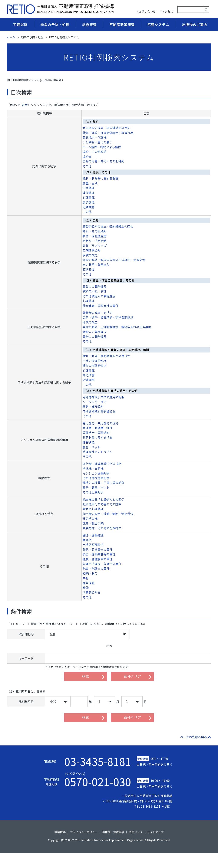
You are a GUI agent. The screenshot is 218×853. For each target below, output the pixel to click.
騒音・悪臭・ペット (96, 487)
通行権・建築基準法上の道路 (102, 464)
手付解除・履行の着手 (97, 142)
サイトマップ (155, 832)
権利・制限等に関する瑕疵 (100, 178)
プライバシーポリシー (84, 832)
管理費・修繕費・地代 (97, 428)
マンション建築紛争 (96, 473)
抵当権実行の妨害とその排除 (102, 504)
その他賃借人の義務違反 (99, 296)
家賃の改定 (90, 255)
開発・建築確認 (93, 535)
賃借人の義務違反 (94, 336)
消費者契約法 (91, 592)
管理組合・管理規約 (96, 432)
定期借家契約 (91, 250)
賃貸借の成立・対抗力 (97, 313)
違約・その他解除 (94, 152)
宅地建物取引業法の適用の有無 (103, 397)
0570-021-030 (97, 779)
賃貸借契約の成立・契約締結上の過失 (108, 226)
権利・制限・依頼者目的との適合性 (106, 356)
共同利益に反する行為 (97, 437)
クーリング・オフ (94, 402)
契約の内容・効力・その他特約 (103, 161)
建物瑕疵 (89, 193)
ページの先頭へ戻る (193, 737)
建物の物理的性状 (94, 365)
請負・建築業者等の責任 (99, 554)
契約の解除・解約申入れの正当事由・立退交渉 (114, 260)
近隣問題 (89, 207)
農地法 (87, 540)
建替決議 (89, 442)
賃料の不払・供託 (94, 291)
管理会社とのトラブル (97, 452)
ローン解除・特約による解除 (102, 147)
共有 (86, 578)
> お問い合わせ (146, 11)
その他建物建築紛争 (96, 478)
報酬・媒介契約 (93, 406)
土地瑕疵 (89, 188)
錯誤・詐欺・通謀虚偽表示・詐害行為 (108, 133)
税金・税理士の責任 (96, 568)
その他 (87, 166)
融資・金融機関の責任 (97, 559)
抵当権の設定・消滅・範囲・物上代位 (108, 514)
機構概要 (60, 832)
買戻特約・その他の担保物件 (102, 528)
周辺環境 (89, 202)
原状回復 (89, 269)
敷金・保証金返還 (94, 236)
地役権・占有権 (93, 468)
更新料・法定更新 (94, 241)
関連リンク (136, 832)
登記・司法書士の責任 (97, 549)
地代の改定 (90, 322)
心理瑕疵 (89, 197)
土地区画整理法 (93, 544)
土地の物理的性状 (94, 361)
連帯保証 (89, 583)
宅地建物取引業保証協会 (99, 411)
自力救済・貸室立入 (96, 264)
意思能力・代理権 (94, 137)
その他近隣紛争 (93, 492)
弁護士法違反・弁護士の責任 (102, 564)
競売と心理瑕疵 (93, 509)
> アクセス (166, 11)
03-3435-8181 (97, 761)
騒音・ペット (91, 447)
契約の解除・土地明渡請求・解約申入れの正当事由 (117, 327)
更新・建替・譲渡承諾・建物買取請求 (108, 317)
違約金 (87, 156)
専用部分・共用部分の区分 (100, 423)
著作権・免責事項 (113, 832)
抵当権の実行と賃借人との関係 (103, 499)
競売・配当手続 (93, 523)
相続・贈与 (90, 573)
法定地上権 (90, 518)
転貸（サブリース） (96, 245)
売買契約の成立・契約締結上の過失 (106, 128)
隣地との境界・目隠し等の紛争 (103, 482)
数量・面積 (90, 183)
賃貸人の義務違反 (94, 286)
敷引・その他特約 (94, 231)
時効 (86, 587)
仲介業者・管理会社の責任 (100, 306)
